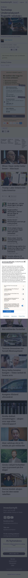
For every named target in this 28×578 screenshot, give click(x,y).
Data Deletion (6, 316)
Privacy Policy (22, 316)
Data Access (14, 316)
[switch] (23, 289)
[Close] (25, 262)
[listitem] (14, 286)
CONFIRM (8, 311)
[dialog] (14, 289)
